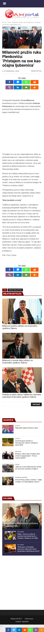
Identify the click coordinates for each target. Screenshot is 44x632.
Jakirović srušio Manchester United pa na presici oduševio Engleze (28, 468)
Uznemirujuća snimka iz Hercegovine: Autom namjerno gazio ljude (26, 443)
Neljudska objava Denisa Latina (26, 428)
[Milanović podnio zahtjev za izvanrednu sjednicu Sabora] (22, 311)
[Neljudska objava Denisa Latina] (8, 429)
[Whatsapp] (26, 82)
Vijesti (9, 22)
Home (4, 22)
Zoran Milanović (15, 290)
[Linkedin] (18, 87)
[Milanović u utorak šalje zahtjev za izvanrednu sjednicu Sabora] (22, 346)
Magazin (18, 451)
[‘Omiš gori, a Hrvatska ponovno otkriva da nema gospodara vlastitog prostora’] (10, 548)
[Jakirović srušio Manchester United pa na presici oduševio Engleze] (8, 468)
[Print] (34, 87)
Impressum (29, 619)
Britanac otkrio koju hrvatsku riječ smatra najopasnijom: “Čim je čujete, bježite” (27, 456)
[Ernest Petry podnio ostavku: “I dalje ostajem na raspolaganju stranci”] (8, 481)
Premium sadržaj (21, 477)
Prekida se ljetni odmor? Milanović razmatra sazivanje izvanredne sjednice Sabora (21, 395)
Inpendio (25, 622)
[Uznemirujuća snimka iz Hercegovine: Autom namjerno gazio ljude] (8, 442)
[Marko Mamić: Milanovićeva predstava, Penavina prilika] (22, 516)
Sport (17, 464)
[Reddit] (34, 82)
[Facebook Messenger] (18, 82)
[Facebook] (9, 82)
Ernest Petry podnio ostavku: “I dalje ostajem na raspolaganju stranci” (28, 481)
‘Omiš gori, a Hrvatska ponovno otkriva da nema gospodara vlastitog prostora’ (28, 549)
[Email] (26, 87)
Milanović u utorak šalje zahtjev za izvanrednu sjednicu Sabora (17, 361)
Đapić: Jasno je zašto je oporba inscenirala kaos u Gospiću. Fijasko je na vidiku (27, 536)
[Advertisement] (22, 133)
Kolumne (20, 531)
